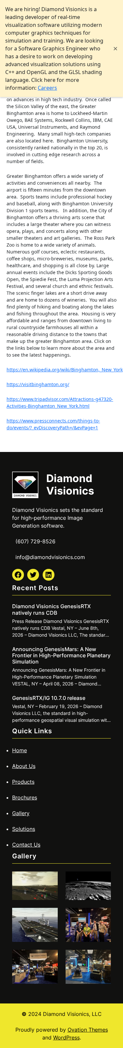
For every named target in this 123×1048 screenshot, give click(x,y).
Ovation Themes (88, 1029)
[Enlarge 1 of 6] (49, 880)
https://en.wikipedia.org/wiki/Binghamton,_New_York (65, 369)
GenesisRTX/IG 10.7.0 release (48, 698)
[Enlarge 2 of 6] (102, 880)
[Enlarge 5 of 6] (49, 958)
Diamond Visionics (70, 484)
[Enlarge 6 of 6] (102, 958)
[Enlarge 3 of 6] (49, 916)
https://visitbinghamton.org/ (38, 384)
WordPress (66, 1037)
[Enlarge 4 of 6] (102, 916)
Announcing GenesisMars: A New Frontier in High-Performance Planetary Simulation (61, 655)
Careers (47, 87)
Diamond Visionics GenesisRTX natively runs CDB (51, 609)
